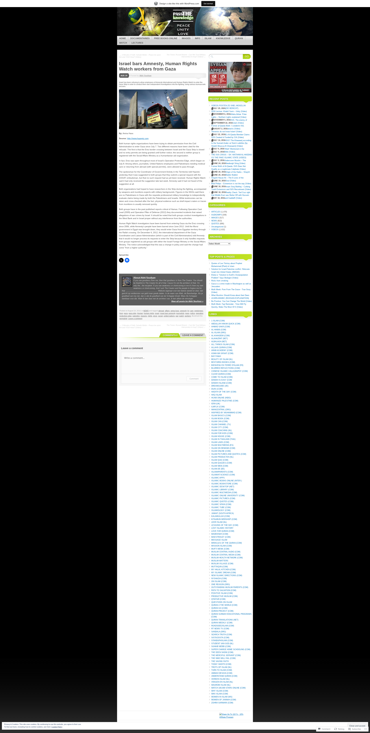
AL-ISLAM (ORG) (218, 332)
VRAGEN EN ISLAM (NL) (222, 682)
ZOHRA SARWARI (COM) (222, 703)
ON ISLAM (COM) (218, 581)
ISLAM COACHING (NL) (221, 430)
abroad (161, 311)
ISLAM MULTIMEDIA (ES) (222, 445)
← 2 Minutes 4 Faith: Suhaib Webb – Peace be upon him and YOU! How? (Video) (140, 56)
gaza (126, 313)
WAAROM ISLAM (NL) (220, 685)
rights (150, 316)
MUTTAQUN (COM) (219, 567)
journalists (180, 313)
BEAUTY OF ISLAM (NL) (222, 359)
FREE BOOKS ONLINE (165, 38)
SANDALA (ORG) (218, 632)
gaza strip (132, 313)
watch (181, 316)
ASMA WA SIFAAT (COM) (222, 353)
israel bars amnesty (167, 313)
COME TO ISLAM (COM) (222, 377)
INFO (197, 38)
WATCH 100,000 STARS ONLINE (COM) (228, 688)
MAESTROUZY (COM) (221, 537)
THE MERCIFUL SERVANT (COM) (226, 655)
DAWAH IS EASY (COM (221, 380)
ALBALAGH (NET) (219, 341)
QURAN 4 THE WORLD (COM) (224, 605)
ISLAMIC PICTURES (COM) (223, 498)
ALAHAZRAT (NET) (219, 338)
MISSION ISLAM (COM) (221, 546)
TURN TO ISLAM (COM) (221, 670)
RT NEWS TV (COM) (220, 629)
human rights (149, 313)
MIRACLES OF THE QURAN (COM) (226, 543)
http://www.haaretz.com (138, 138)
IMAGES (186, 38)
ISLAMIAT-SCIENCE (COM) (223, 475)
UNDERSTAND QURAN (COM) (224, 676)
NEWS (146, 311)
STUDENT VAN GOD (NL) (222, 643)
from (121, 313)
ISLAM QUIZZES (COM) (221, 463)
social (160, 316)
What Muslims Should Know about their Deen (230, 295)
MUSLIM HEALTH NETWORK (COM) (227, 558)
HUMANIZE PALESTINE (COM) (224, 401)
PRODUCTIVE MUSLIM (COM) (224, 596)
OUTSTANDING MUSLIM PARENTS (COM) (229, 587)
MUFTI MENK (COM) (220, 549)
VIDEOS (215, 229)
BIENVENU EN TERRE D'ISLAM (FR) (227, 365)
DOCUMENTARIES (140, 38)
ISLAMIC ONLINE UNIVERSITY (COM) (228, 495)
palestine (136, 316)
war (177, 316)
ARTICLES (216, 212)
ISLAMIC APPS (218, 478)
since (155, 316)
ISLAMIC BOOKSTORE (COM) (224, 484)
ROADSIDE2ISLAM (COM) (222, 626)
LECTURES (137, 43)
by (188, 311)
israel (157, 313)
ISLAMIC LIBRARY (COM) (222, 490)
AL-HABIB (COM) (218, 330)
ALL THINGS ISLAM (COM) (223, 344)
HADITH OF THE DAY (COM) (223, 392)
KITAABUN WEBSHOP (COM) (224, 519)
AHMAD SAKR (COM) (220, 327)
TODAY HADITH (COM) (221, 664)
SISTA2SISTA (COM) (220, 637)
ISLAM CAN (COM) (219, 421)
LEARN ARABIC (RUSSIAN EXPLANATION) (230, 298)
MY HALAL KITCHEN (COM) (223, 569)
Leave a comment (135, 319)
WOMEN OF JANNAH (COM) (223, 700)
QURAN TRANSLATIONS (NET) (224, 620)
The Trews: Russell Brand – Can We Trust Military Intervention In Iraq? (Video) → (186, 56)
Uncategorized (217, 227)
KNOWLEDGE (223, 38)
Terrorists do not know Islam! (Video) (226, 131)
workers (188, 316)
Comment (194, 378)
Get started (208, 3)
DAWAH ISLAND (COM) (221, 383)
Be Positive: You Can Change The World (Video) (231, 301)
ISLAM (208, 38)
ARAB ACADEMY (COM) (221, 350)
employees (198, 311)
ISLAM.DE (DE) (218, 469)
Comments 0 (170, 335)
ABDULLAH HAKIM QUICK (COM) (225, 324)
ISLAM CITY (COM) (219, 427)
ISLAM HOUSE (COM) (220, 436)
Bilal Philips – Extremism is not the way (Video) (231, 183)
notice (192, 313)
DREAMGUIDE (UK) (219, 386)
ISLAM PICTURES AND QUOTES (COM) (228, 454)
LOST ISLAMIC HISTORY (222, 528)
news (187, 313)
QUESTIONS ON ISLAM (221, 602)
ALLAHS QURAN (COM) (221, 347)
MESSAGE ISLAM (219, 540)
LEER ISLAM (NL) (219, 522)
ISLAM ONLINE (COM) (221, 451)
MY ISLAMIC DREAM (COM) (223, 572)
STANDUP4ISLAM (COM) (222, 640)
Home (122, 38)
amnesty (183, 311)
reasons (144, 316)
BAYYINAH (216, 356)
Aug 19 (124, 76)
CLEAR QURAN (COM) (221, 374)
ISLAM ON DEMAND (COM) (223, 448)
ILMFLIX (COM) (218, 407)
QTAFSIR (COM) (218, 599)
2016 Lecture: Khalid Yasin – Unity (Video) (229, 111)
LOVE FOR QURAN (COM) (222, 531)
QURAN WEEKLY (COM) (221, 623)
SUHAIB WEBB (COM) (221, 646)
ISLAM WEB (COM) (219, 466)
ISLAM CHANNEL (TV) (221, 424)
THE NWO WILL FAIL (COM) (223, 658)
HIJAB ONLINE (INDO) (221, 398)
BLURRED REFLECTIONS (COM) (225, 368)
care (192, 311)
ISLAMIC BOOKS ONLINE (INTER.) (226, 481)
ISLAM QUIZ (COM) (219, 460)
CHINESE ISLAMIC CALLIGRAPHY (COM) (229, 371)
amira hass (175, 311)
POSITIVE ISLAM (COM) (222, 593)
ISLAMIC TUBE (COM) (221, 507)
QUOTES (215, 224)
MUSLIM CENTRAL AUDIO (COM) (225, 552)
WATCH (123, 43)
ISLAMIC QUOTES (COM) (222, 501)
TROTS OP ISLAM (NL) (221, 667)
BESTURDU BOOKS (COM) (223, 362)
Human (140, 313)
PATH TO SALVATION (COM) (223, 590)
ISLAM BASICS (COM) (221, 415)
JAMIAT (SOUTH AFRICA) (222, 513)
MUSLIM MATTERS (219, 561)
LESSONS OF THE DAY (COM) (224, 525)
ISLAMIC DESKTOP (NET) (222, 486)
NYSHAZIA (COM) (219, 578)
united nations (169, 316)
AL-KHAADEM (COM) (220, 335)
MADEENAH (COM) (219, 534)
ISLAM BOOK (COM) (220, 418)
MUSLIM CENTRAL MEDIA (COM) (225, 555)
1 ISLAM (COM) (218, 321)
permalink (123, 319)
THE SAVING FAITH (220, 661)
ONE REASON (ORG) (220, 584)
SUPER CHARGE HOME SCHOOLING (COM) (230, 649)
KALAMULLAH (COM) (220, 516)
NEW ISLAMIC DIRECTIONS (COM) (226, 575)
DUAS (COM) (217, 389)
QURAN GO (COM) (219, 608)
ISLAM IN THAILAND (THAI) (223, 439)
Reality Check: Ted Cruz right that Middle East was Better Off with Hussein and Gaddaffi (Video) (230, 195)
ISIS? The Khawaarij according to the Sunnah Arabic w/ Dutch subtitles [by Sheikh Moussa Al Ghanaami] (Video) (231, 143)
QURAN (239, 38)
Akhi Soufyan (145, 76)
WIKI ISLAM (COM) (219, 694)
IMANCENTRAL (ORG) (221, 409)
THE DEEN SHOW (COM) (222, 652)
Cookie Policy (56, 727)
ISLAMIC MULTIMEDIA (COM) (224, 492)
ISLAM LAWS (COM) (220, 442)
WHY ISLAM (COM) (219, 691)
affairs (167, 311)
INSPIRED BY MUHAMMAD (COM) (226, 413)
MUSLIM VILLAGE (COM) (222, 564)
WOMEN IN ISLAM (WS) (221, 697)
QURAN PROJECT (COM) (222, 611)
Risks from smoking (219, 281)
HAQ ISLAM (216, 395)
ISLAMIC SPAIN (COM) (221, 504)
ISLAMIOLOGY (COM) (220, 510)
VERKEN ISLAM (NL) (220, 679)
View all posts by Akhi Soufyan (187, 301)
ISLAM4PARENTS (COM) (222, 472)
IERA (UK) (215, 404)
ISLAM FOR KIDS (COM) (222, 433)
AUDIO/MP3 (216, 215)
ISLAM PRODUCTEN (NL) (222, 457)
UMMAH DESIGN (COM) (221, 673)
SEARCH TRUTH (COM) (221, 634)
